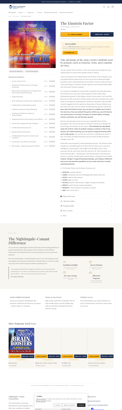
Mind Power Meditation (16, 71)
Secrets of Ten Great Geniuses (96, 363)
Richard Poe (75, 27)
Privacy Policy (41, 401)
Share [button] (64, 216)
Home (10, 16)
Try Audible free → (22, 359)
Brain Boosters (13, 363)
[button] (21, 12)
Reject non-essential (69, 405)
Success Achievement (32, 71)
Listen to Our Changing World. (98, 405)
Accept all (81, 405)
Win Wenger (16, 16)
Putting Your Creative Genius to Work (46, 363)
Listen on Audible (76, 34)
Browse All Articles (94, 401)
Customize (57, 405)
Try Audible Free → (70, 52)
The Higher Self (65, 363)
